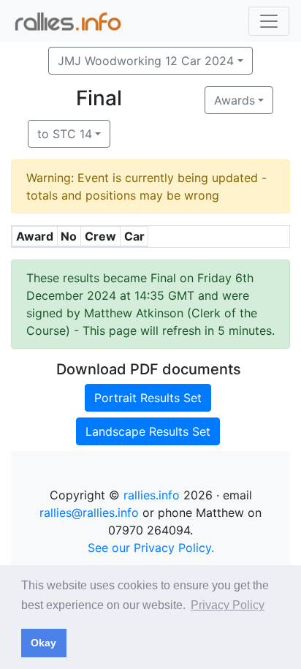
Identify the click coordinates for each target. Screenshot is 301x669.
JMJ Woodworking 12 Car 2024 (146, 60)
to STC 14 (64, 133)
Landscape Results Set (147, 431)
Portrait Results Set (148, 397)
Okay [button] (43, 643)
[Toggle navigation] (268, 21)
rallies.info (151, 495)
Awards (234, 100)
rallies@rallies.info (89, 512)
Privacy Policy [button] (227, 605)
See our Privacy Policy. (151, 547)
